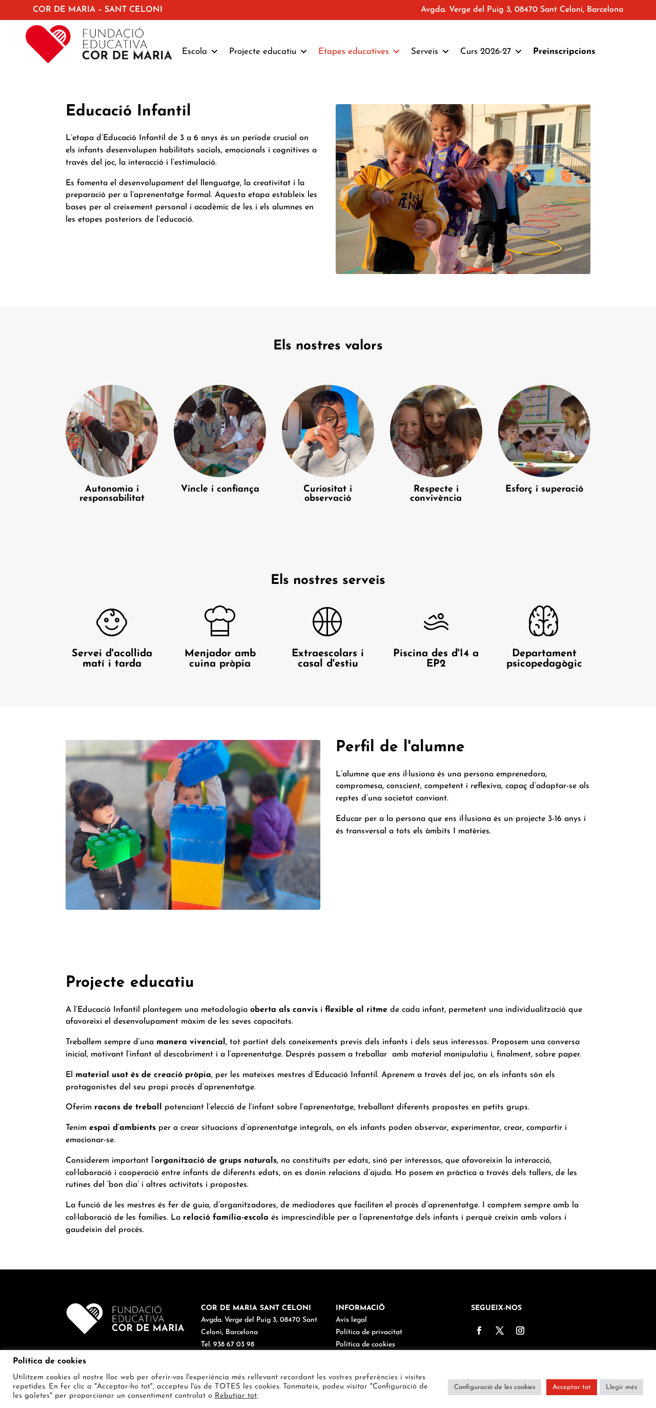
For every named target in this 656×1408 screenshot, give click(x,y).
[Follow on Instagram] (520, 1330)
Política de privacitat (369, 1332)
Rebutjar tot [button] (236, 1396)
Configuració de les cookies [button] (494, 1387)
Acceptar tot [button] (571, 1387)
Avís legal (351, 1320)
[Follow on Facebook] (479, 1330)
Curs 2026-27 (485, 51)
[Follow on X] (499, 1330)
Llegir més (621, 1387)
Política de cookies (365, 1344)
